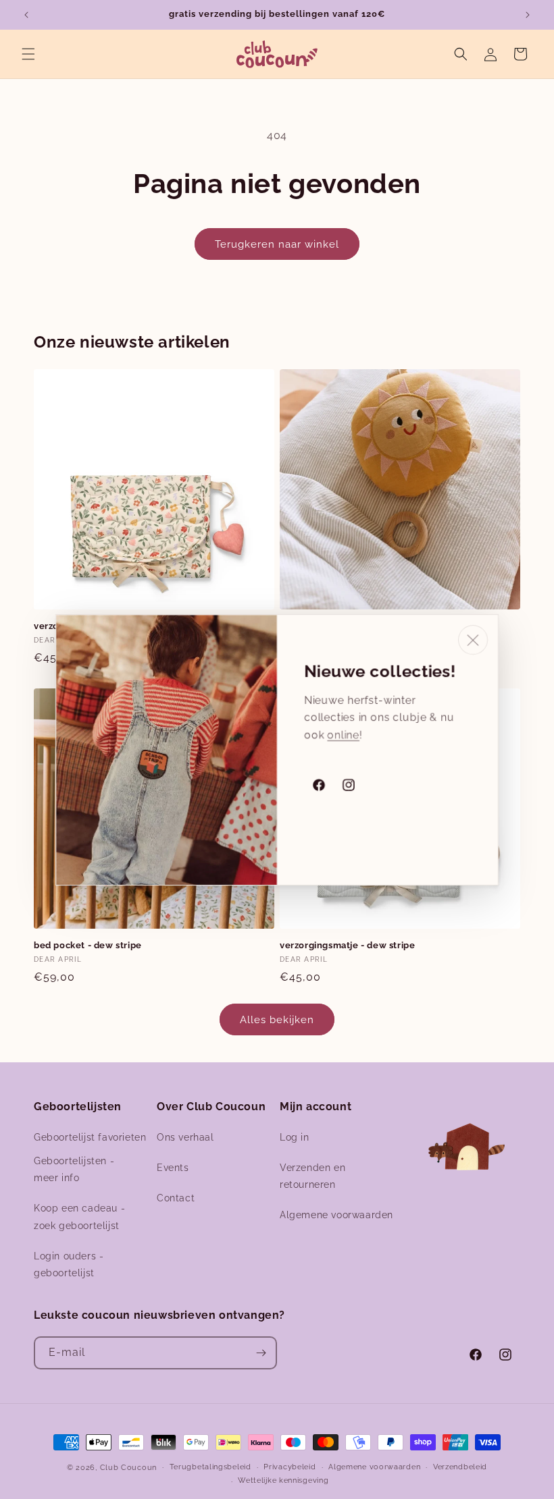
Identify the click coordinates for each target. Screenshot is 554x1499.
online (343, 734)
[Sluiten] (473, 640)
